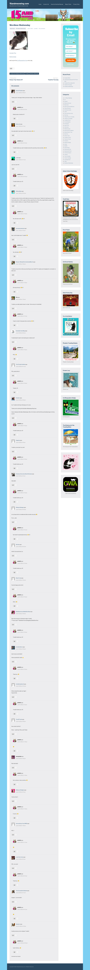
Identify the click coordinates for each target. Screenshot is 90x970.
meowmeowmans (20, 228)
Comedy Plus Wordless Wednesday (17, 73)
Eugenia (18, 440)
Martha (17, 544)
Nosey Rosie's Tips (68, 132)
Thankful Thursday (68, 84)
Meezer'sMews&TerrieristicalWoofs (24, 261)
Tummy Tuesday (67, 157)
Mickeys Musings (20, 507)
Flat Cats (66, 115)
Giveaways (66, 123)
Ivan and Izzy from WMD (21, 823)
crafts (65, 111)
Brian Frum (18, 578)
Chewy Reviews (67, 108)
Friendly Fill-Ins (67, 120)
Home (40, 4)
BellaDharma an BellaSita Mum (23, 611)
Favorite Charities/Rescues (57, 4)
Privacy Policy (76, 4)
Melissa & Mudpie (20, 790)
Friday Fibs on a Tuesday (69, 116)
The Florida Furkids (20, 364)
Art (65, 99)
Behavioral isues (67, 103)
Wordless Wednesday (21, 28)
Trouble (26, 73)
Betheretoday (12, 56)
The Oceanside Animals (21, 890)
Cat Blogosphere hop (22, 60)
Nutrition (66, 133)
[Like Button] (11, 68)
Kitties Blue (18, 191)
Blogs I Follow (68, 4)
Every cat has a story (68, 113)
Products (66, 140)
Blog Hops (12, 28)
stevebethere (19, 646)
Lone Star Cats (19, 857)
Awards (65, 101)
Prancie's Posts (67, 139)
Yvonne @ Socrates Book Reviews (24, 473)
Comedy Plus (12, 53)
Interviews (66, 127)
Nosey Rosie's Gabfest (69, 130)
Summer (18, 924)
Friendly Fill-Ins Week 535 (69, 83)
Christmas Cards (67, 109)
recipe (65, 144)
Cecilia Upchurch (20, 684)
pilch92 (36, 28)
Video (65, 161)
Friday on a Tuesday (68, 118)
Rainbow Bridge (67, 142)
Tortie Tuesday (67, 156)
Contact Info (46, 4)
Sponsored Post (67, 149)
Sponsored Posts (68, 151)
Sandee (18, 397)
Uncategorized (67, 159)
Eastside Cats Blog (20, 330)
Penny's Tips (67, 135)
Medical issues (67, 128)
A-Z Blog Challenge (68, 97)
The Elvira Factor (67, 152)
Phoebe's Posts (67, 137)
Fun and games (67, 121)
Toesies (66, 154)
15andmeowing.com (19, 3)
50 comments (42, 28)
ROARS (65, 145)
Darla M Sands (19, 90)
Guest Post (66, 125)
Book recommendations (69, 106)
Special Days (67, 147)
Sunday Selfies (67, 77)
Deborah (18, 124)
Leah (17, 157)
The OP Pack (19, 719)
